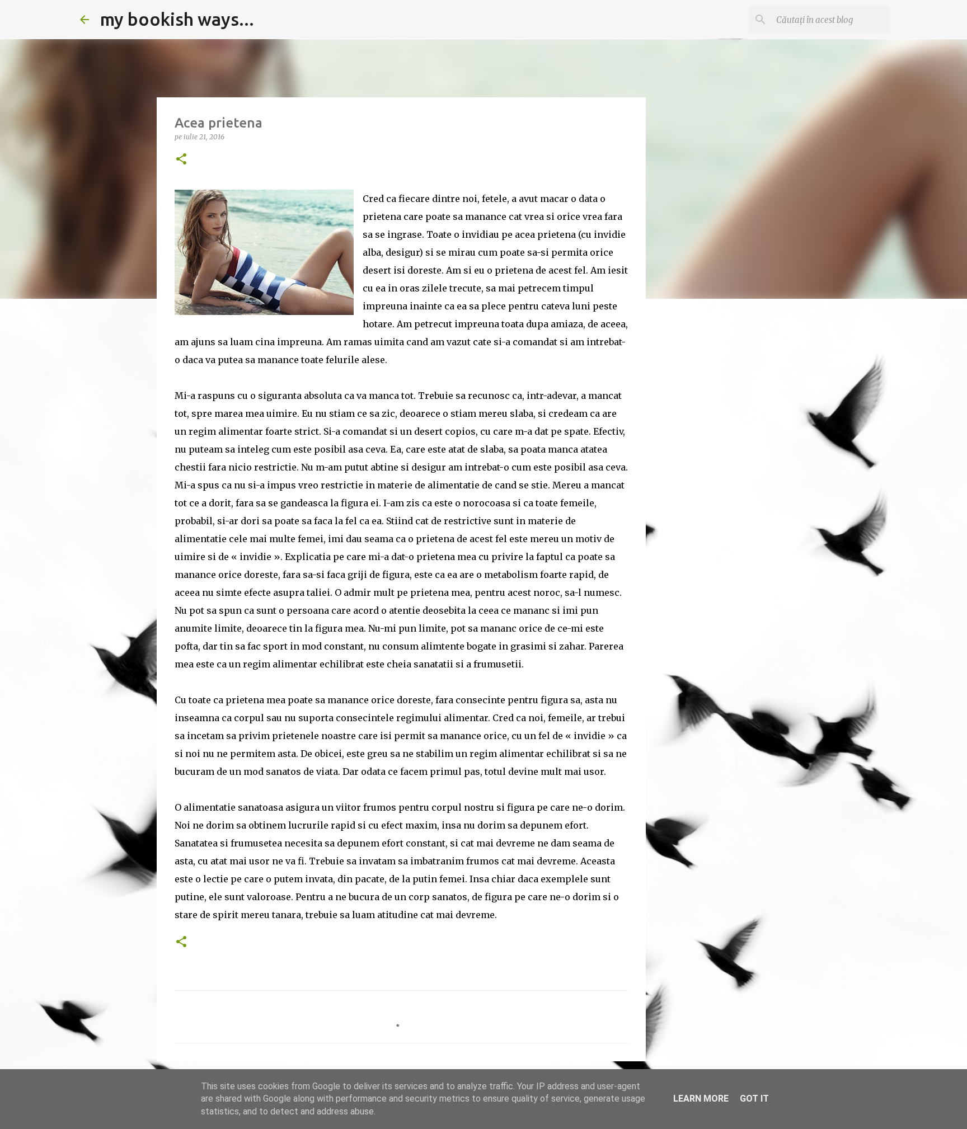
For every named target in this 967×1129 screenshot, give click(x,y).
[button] (181, 159)
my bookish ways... (177, 19)
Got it (754, 1098)
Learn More (701, 1098)
